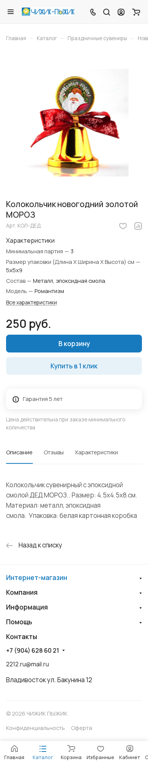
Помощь (19, 621)
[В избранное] (123, 226)
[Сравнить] (138, 226)
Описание (19, 452)
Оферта (81, 727)
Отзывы (54, 452)
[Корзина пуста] (136, 12)
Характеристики (96, 452)
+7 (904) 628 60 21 (32, 650)
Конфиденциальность (35, 727)
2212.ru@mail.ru (27, 664)
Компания (22, 592)
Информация (27, 607)
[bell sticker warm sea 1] (74, 123)
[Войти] (121, 12)
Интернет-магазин (36, 577)
